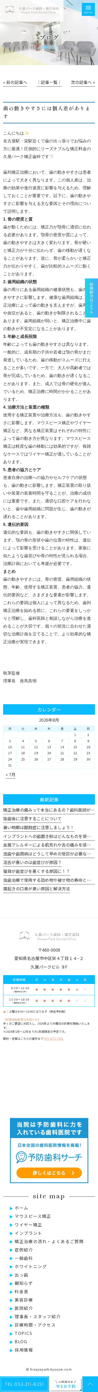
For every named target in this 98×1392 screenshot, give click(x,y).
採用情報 (24, 1350)
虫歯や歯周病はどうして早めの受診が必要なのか (49, 853)
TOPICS (23, 1333)
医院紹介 (24, 1308)
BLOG (21, 1341)
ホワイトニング (31, 1266)
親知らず (24, 1283)
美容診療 (24, 1300)
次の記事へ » (83, 82)
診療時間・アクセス (35, 1325)
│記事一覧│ (49, 82)
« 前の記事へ (15, 82)
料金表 (21, 1291)
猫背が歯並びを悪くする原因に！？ (36, 871)
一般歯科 (24, 1258)
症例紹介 (24, 1250)
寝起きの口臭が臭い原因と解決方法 (36, 888)
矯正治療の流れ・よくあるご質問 (49, 1241)
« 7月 (10, 774)
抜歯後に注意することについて (32, 818)
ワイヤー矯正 (28, 1224)
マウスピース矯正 (33, 1216)
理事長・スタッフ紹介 (38, 1316)
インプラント (28, 1233)
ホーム (21, 1208)
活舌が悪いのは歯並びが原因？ (32, 862)
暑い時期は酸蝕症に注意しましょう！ (38, 827)
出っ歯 (21, 1275)
